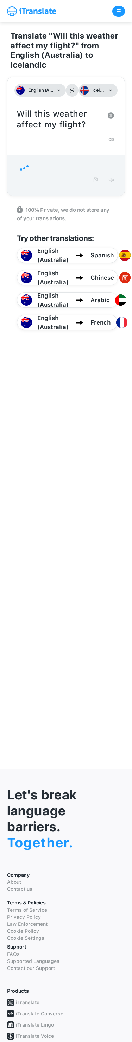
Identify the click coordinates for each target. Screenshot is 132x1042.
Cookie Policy (23, 931)
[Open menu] (118, 11)
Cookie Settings (25, 938)
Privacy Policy (24, 917)
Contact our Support (31, 968)
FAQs (13, 954)
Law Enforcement (27, 924)
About (14, 882)
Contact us (19, 889)
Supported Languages (33, 961)
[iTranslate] (31, 11)
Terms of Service (27, 910)
